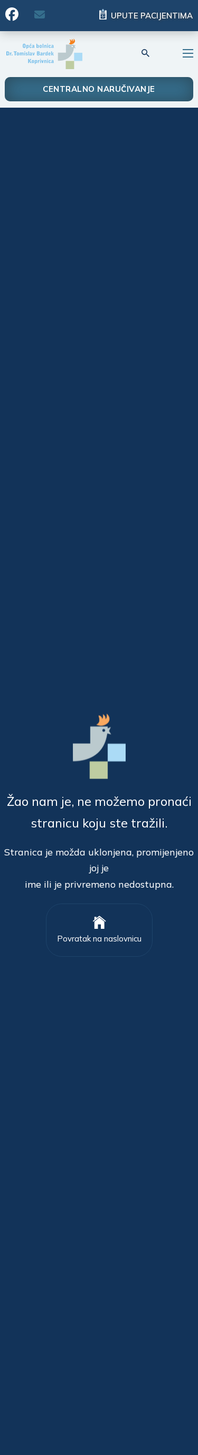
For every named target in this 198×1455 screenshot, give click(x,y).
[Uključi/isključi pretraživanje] (146, 53)
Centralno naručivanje (99, 89)
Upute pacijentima (152, 16)
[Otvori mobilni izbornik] (188, 53)
